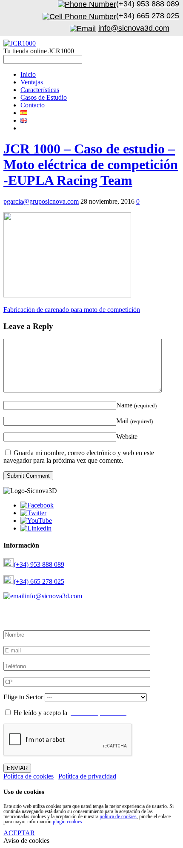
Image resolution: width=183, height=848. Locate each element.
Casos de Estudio (43, 97)
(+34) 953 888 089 (39, 564)
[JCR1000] (19, 43)
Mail (134, 420)
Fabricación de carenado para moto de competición (71, 309)
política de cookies (118, 816)
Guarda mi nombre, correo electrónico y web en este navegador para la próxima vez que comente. (78, 456)
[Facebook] (37, 505)
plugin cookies (67, 822)
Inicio (28, 74)
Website (126, 436)
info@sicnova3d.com (53, 596)
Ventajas (31, 82)
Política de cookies (28, 776)
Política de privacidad (87, 776)
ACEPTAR (19, 832)
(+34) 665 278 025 (39, 581)
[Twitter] (33, 512)
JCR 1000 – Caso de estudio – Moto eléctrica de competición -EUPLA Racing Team (90, 164)
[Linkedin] (35, 528)
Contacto (32, 105)
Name (136, 405)
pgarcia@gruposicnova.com (41, 201)
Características (39, 89)
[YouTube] (36, 520)
